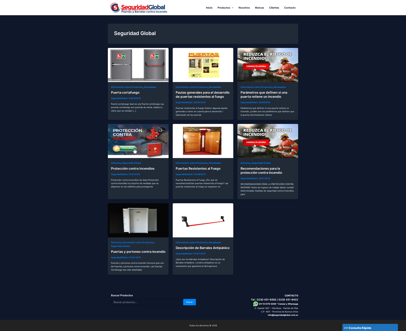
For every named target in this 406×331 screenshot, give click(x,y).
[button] (231, 7)
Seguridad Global (131, 163)
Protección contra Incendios (132, 168)
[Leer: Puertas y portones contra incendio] (138, 220)
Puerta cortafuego (125, 92)
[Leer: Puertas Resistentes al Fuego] (203, 140)
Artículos (116, 163)
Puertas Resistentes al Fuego (198, 168)
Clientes (274, 7)
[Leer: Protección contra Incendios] (138, 140)
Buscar (189, 302)
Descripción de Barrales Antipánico (202, 248)
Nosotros (244, 7)
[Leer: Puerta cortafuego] (138, 64)
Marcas (259, 7)
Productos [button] (224, 7)
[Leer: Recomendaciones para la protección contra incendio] (267, 140)
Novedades (150, 87)
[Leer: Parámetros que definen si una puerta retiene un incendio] (267, 64)
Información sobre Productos (127, 87)
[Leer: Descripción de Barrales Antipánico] (203, 220)
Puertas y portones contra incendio (138, 252)
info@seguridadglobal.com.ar (283, 315)
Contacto (290, 7)
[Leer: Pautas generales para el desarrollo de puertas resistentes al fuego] (203, 64)
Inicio (209, 7)
